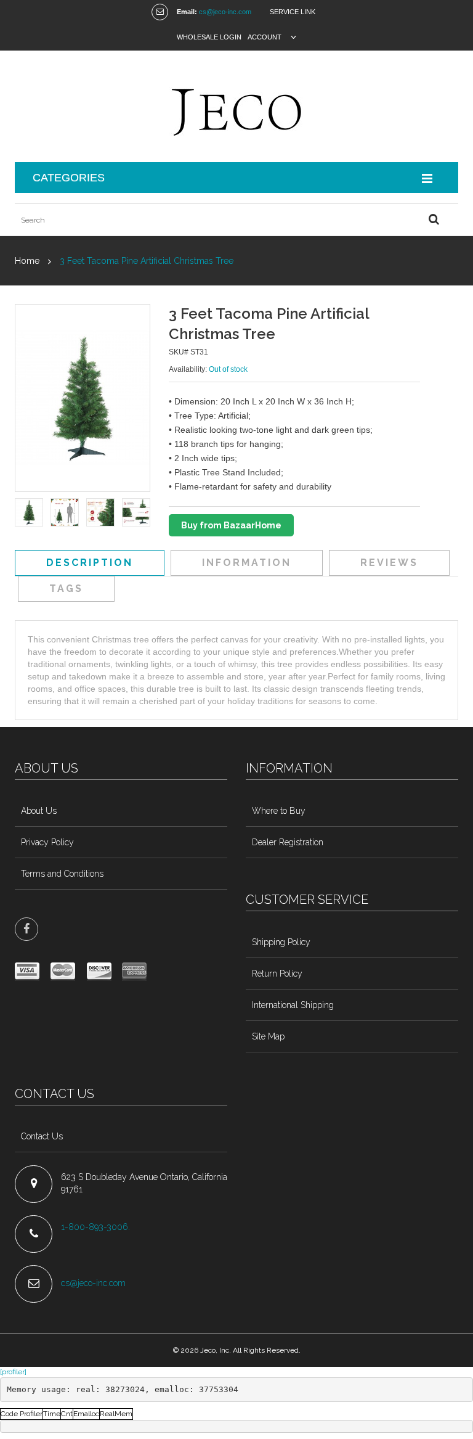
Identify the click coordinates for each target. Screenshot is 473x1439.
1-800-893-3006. (96, 1227)
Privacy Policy (47, 842)
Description (89, 562)
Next (142, 514)
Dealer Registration (287, 842)
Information (246, 562)
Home (27, 261)
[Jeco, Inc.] (236, 106)
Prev (23, 514)
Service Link (292, 11)
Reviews (389, 562)
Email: (187, 11)
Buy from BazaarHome (231, 525)
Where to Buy (278, 811)
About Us (39, 811)
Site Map (268, 1036)
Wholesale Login (209, 37)
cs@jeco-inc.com (225, 11)
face (26, 929)
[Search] (433, 220)
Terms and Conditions (62, 874)
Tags (66, 588)
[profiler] (13, 1371)
